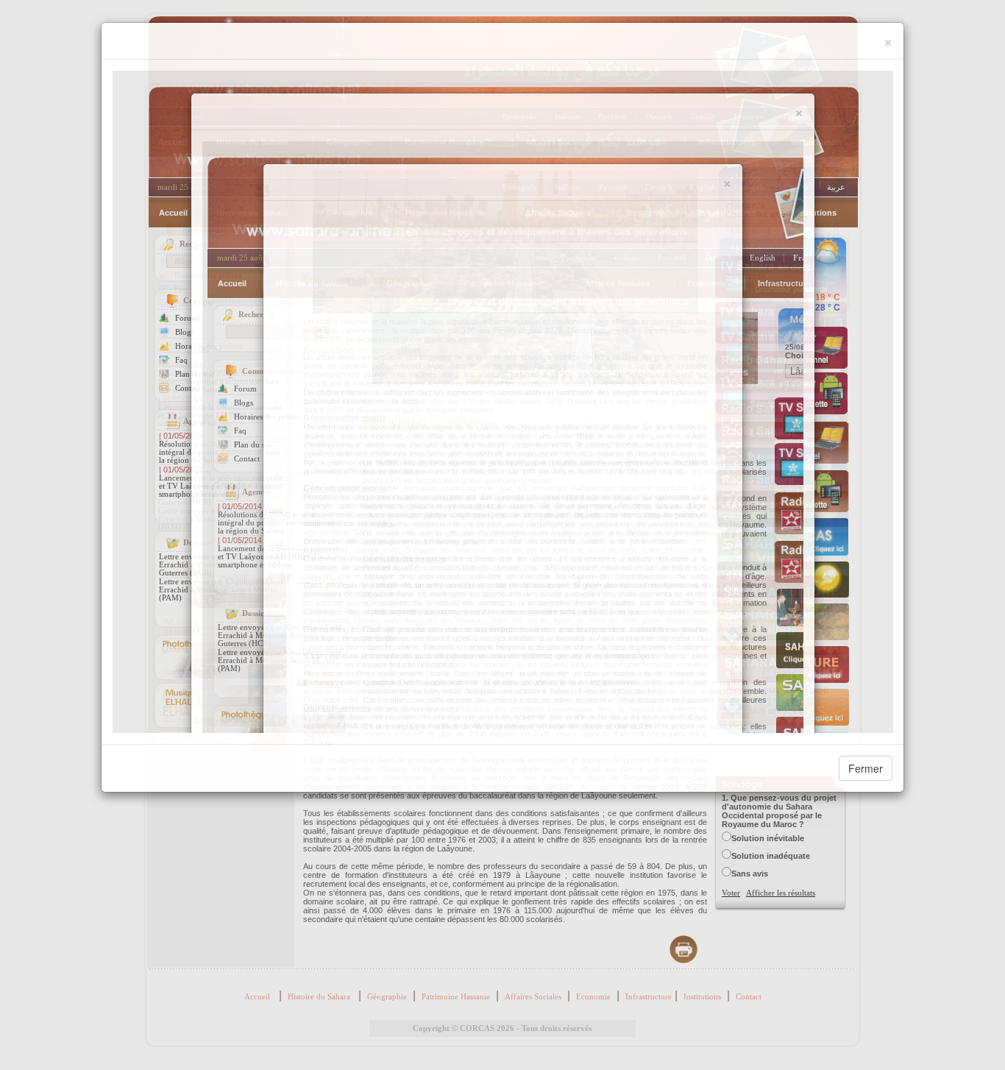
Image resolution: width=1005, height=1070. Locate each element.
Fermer (865, 768)
